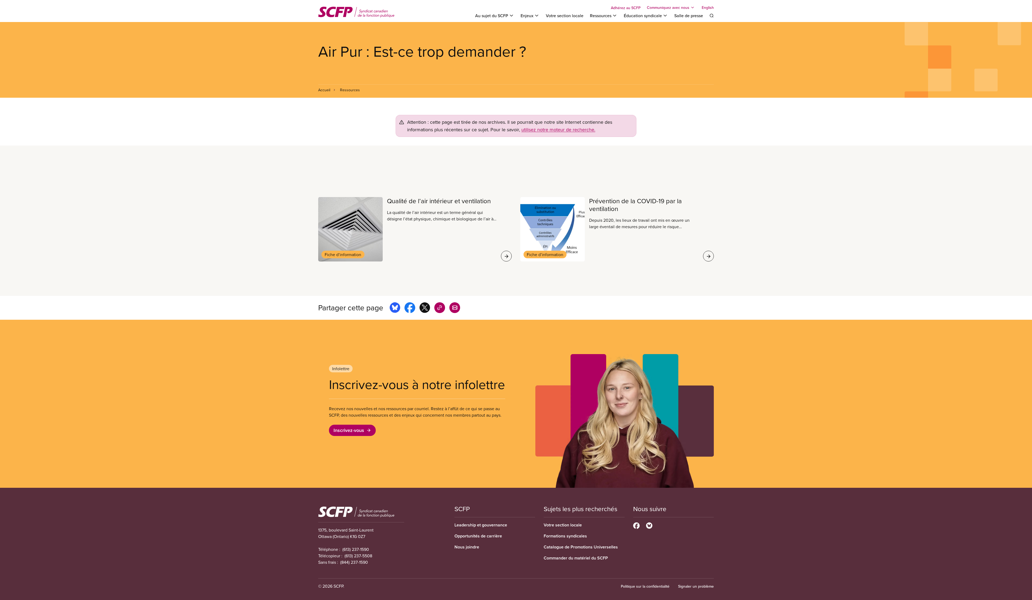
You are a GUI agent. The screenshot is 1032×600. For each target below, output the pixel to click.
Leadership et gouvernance (480, 525)
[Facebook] (636, 525)
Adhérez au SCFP (625, 7)
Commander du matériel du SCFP (576, 558)
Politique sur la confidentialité (645, 586)
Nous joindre (466, 547)
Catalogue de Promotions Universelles (581, 547)
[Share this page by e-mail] (454, 308)
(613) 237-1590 (355, 549)
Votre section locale (564, 16)
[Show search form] (712, 15)
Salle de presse (688, 16)
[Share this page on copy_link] (439, 308)
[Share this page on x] (425, 308)
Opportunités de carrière (478, 536)
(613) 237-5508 (358, 556)
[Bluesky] (649, 525)
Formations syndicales (565, 536)
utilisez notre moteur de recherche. (558, 129)
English (708, 7)
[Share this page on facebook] (409, 308)
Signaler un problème (696, 586)
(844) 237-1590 (354, 562)
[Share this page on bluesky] (395, 308)
